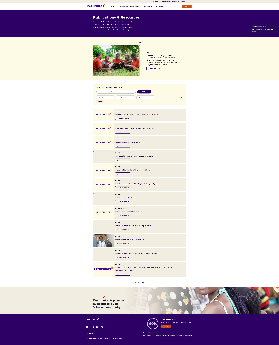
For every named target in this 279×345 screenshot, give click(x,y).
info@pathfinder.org (90, 333)
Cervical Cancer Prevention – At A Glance (129, 240)
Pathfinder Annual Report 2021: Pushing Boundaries (133, 226)
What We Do (124, 6)
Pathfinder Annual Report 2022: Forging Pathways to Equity (136, 184)
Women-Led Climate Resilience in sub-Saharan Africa (134, 156)
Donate (187, 6)
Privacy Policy (163, 340)
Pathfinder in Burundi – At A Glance (128, 142)
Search (156, 1)
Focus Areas (121, 97)
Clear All (179, 97)
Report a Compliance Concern (176, 340)
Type (139, 97)
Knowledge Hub (165, 1)
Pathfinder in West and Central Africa (128, 212)
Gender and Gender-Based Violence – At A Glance (132, 170)
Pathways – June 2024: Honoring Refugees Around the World (136, 114)
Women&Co (175, 1)
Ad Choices (189, 340)
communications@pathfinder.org (263, 29)
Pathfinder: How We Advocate (125, 198)
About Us (114, 6)
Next (142, 282)
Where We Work (135, 6)
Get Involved (160, 6)
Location (100, 97)
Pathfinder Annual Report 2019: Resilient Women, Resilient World (138, 254)
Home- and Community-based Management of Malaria (134, 128)
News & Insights (148, 6)
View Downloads (155, 68)
